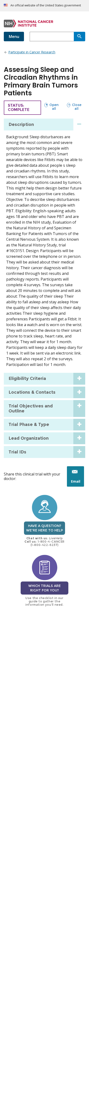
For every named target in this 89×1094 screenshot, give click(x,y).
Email (77, 483)
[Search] (79, 36)
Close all (74, 106)
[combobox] (52, 36)
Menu (14, 36)
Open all (51, 106)
